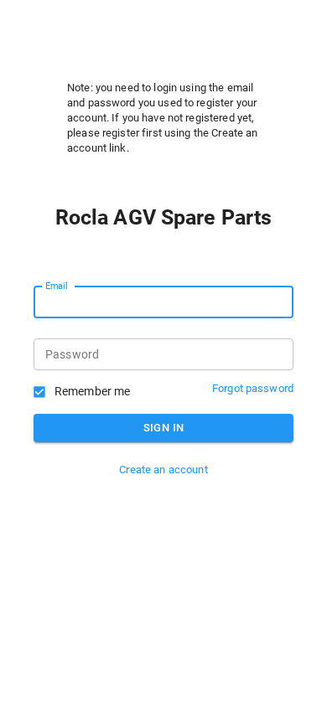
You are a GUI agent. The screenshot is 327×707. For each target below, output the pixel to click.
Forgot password (252, 388)
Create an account (163, 469)
